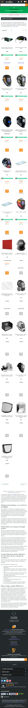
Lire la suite (15, 26)
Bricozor (9, 1)
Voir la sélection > (14, 12)
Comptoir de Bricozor (7, 701)
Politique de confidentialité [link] (9, 706)
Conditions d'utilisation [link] (20, 706)
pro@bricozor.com (14, 644)
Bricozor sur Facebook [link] (2, 681)
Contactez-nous (7, 629)
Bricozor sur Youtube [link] (7, 681)
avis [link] (12, 686)
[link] (21, 2)
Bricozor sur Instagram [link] (10, 681)
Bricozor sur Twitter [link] (5, 681)
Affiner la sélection (7, 18)
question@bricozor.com (14, 639)
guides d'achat (20, 701)
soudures (15, 495)
